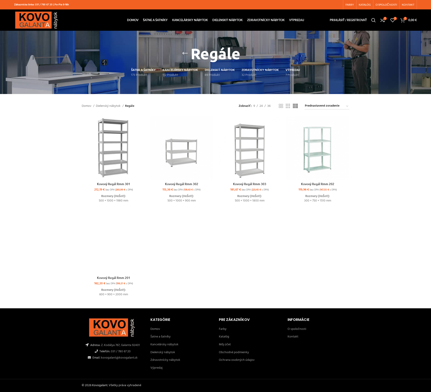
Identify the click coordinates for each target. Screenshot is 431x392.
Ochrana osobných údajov (237, 360)
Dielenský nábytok (108, 106)
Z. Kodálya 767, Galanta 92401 (120, 345)
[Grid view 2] (281, 106)
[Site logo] (37, 20)
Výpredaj (156, 367)
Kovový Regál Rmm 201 (113, 278)
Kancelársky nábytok (164, 344)
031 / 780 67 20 (44, 4)
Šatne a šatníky (160, 336)
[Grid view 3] (288, 106)
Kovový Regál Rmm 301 (113, 184)
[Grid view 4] (295, 106)
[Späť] (185, 53)
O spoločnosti (297, 329)
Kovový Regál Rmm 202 (317, 184)
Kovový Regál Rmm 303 (249, 184)
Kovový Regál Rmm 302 (181, 184)
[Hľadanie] (373, 20)
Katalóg (224, 336)
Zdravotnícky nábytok (165, 360)
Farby (222, 329)
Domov (87, 106)
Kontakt (293, 336)
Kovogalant (100, 385)
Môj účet (225, 344)
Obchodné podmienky (234, 352)
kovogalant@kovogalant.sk (119, 357)
